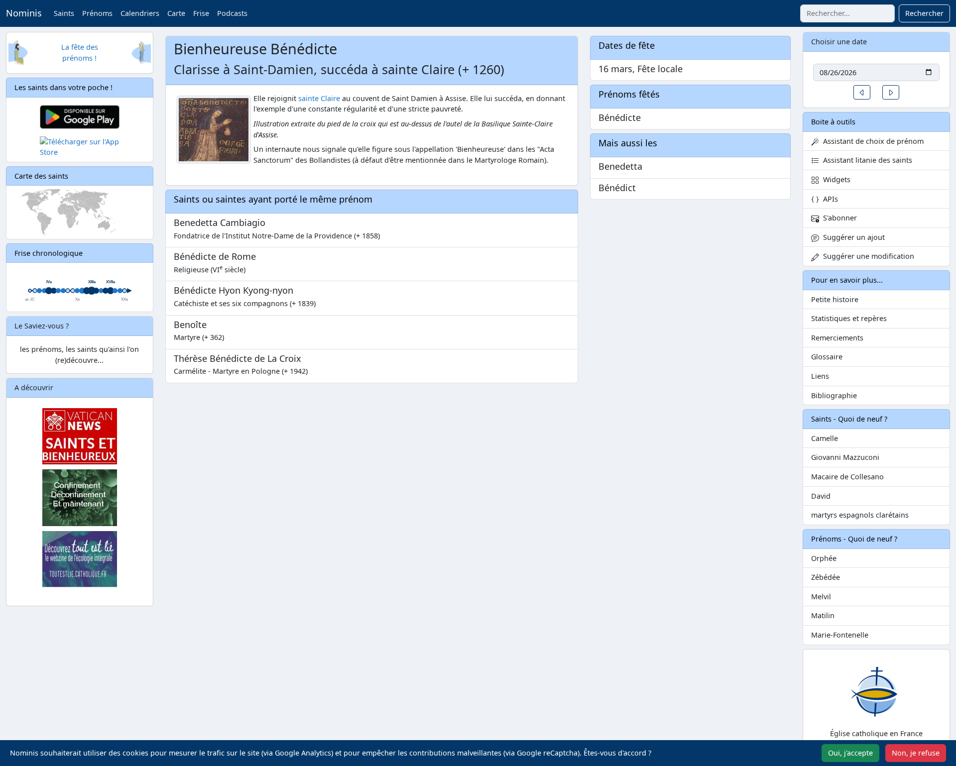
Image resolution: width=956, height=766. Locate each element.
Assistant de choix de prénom (871, 141)
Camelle (824, 438)
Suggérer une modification (866, 256)
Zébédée (825, 577)
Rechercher (924, 13)
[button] (861, 92)
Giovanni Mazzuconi (845, 457)
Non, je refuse (916, 753)
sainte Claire (319, 98)
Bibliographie (834, 395)
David (821, 496)
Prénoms (97, 13)
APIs (828, 199)
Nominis (24, 13)
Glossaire (826, 356)
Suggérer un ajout (852, 237)
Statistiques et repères (849, 318)
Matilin (823, 615)
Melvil (821, 596)
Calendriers (139, 13)
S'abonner (838, 217)
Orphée (823, 558)
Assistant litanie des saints (865, 160)
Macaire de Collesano (847, 476)
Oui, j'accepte (850, 753)
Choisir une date (839, 41)
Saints (64, 13)
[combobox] (847, 13)
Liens (820, 376)
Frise (201, 13)
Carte (176, 13)
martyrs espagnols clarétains (860, 515)
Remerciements (837, 337)
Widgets (834, 179)
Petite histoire (834, 299)
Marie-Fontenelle (839, 635)
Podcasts (232, 13)
